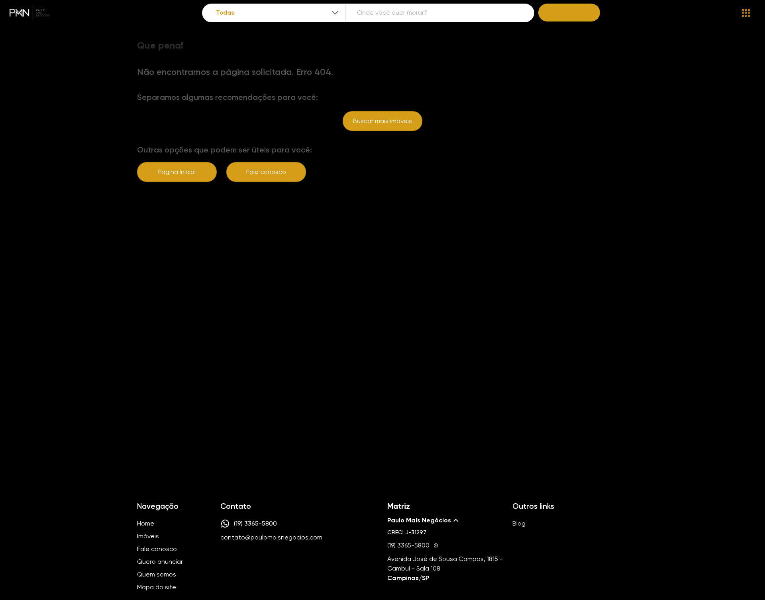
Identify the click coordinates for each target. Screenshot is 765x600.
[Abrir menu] (746, 13)
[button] (445, 520)
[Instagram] (224, 561)
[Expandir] (335, 12)
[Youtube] (247, 561)
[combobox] (278, 13)
